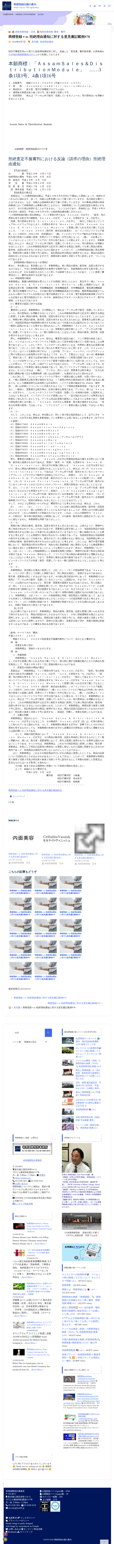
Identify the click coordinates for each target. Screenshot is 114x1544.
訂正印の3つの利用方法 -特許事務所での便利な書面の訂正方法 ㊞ (88, 1103)
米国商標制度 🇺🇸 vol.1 (86, 1109)
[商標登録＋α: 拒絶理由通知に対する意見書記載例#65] (57, 838)
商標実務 (66, 1285)
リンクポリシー (27, 1518)
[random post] (69, 1379)
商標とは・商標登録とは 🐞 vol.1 (78, 1289)
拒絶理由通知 (46, 41)
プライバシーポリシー (18, 1521)
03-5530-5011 (14, 1505)
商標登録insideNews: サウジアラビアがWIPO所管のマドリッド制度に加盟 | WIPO (39, 1325)
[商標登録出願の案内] (6, 5)
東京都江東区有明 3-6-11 (19, 1497)
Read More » (41, 1243)
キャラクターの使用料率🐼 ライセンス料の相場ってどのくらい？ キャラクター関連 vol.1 (81, 1277)
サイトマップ (26, 1532)
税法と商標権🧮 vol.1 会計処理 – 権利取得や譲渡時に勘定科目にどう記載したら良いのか (81, 1310)
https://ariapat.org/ (23, 1178)
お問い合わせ (21, 1184)
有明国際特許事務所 (32, 1160)
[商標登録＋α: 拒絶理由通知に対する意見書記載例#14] (89, 839)
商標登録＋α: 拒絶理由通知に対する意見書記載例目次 (35, 790)
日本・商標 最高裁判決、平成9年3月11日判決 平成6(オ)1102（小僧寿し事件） (88, 1086)
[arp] (104, 6)
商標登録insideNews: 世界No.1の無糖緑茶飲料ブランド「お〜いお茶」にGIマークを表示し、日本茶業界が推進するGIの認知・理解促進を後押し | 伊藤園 (32, 1288)
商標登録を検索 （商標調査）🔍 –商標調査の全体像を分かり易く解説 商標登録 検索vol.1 (81, 1300)
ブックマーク (19, 796)
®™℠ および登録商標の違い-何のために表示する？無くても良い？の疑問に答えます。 (81, 1321)
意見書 (35, 41)
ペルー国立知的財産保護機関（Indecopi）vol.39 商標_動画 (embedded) (38, 1252)
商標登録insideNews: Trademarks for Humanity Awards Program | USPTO (86, 1378)
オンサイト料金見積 (23, 1204)
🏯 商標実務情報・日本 (23, 32)
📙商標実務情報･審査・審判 (51, 32)
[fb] (90, 6)
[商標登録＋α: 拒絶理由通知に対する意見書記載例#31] (23, 838)
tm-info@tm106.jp (16, 1508)
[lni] (94, 6)
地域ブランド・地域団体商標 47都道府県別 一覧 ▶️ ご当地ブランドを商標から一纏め (81, 1357)
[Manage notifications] (5, 1534)
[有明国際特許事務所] (32, 1149)
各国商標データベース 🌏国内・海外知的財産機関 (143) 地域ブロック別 (88, 1041)
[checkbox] (5, 1539)
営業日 (42, 1175)
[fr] (99, 6)
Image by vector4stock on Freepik (24, 1526)
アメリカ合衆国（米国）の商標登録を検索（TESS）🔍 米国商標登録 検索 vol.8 (88, 1064)
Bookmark (12, 1532)
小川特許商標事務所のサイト (22, 54)
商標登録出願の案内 (25, 4)
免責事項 (12, 1518)
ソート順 (17, 1042)
